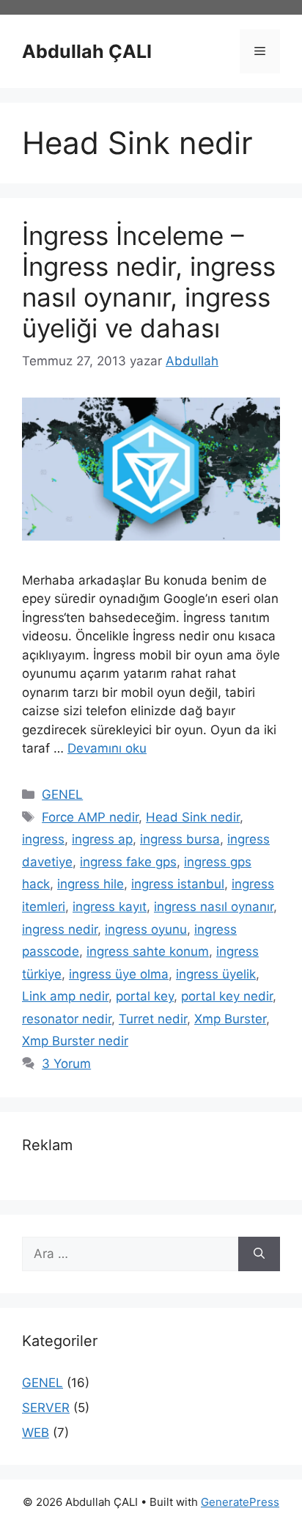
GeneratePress (240, 1502)
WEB (35, 1432)
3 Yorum (66, 1063)
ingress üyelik (216, 974)
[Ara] (259, 1254)
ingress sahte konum (147, 951)
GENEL (62, 794)
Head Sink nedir (193, 817)
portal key (145, 996)
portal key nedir (227, 996)
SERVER (46, 1407)
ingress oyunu (146, 929)
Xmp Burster (230, 1019)
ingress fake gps (128, 862)
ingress (43, 839)
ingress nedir (59, 929)
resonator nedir (66, 1019)
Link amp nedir (65, 996)
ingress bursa (180, 839)
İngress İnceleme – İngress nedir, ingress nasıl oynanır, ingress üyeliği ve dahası (149, 281)
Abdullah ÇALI (87, 51)
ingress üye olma (119, 974)
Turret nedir (153, 1019)
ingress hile (90, 884)
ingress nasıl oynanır (213, 906)
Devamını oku (107, 748)
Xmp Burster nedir (75, 1041)
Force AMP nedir (90, 817)
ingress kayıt (110, 906)
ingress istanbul (177, 884)
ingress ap (102, 839)
